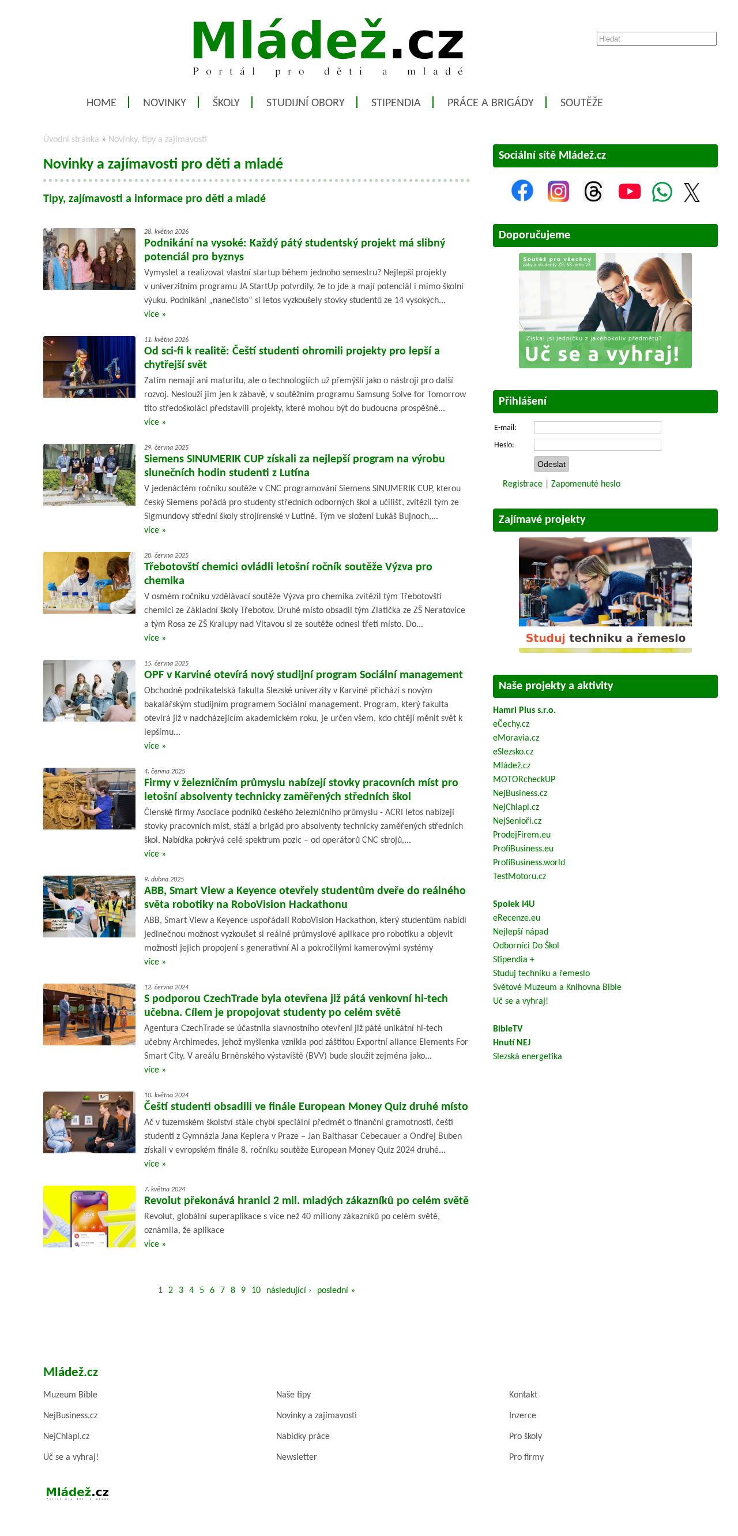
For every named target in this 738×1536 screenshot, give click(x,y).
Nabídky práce (303, 1436)
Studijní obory (305, 103)
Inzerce (522, 1416)
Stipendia (396, 103)
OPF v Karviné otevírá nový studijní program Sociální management (303, 675)
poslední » (336, 1290)
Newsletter (296, 1457)
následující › (288, 1290)
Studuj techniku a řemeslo (541, 973)
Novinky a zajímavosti (316, 1416)
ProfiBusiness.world (529, 863)
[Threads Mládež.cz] (593, 199)
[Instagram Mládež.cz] (558, 199)
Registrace (523, 484)
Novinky (164, 103)
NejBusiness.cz (520, 793)
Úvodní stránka (71, 139)
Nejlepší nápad (520, 932)
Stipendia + (513, 960)
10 (256, 1290)
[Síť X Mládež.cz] (691, 199)
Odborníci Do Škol (526, 946)
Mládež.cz (511, 766)
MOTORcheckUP (524, 779)
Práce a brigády (490, 103)
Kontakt (523, 1395)
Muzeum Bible (70, 1395)
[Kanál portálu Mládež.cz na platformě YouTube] (629, 199)
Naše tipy (293, 1395)
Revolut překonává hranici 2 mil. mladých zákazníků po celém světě (306, 1201)
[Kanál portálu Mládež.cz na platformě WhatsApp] (662, 199)
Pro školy (525, 1436)
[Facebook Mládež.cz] (522, 199)
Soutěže (581, 103)
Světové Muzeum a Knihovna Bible (557, 987)
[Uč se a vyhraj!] (605, 366)
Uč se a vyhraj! (520, 1001)
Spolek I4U (513, 904)
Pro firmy (526, 1457)
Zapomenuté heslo (585, 484)
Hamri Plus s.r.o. (524, 710)
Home (101, 103)
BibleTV (507, 1029)
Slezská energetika (527, 1057)
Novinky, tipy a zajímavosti (157, 139)
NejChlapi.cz (516, 807)
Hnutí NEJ (511, 1043)
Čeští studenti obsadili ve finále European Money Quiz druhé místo (306, 1107)
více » (155, 314)
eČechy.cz (511, 724)
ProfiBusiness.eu (523, 849)
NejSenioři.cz (517, 821)
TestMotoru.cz (519, 876)
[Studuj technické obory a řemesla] (605, 650)
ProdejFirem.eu (522, 835)
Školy (226, 103)
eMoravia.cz (516, 738)
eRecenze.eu (516, 918)
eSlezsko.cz (513, 752)
